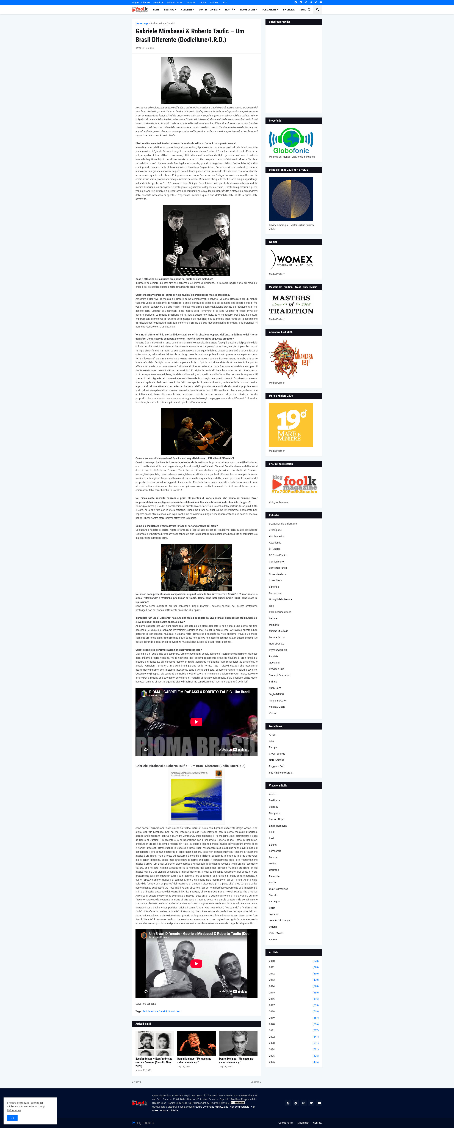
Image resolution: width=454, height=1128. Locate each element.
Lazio (272, 838)
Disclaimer (303, 1122)
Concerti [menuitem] (186, 9)
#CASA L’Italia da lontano (283, 523)
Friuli (271, 832)
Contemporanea (278, 567)
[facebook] (296, 2)
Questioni (274, 662)
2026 (294, 1062)
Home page (141, 23)
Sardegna (274, 901)
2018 (294, 1011)
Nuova (137, 1081)
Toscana (273, 914)
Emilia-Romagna (278, 825)
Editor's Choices (174, 2)
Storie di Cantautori (279, 675)
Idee (271, 605)
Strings (273, 681)
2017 (294, 1005)
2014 (294, 986)
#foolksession (276, 536)
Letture (273, 618)
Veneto (273, 939)
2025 (294, 1055)
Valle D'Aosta (276, 933)
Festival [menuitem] (169, 9)
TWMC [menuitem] (303, 9)
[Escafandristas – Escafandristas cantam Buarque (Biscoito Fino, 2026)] (154, 1043)
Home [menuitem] (156, 9)
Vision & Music (277, 706)
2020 (294, 1024)
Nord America (276, 759)
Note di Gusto (276, 643)
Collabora (190, 2)
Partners (214, 2)
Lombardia (275, 851)
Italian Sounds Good (280, 612)
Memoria (274, 624)
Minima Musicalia (278, 631)
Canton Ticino (276, 819)
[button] (309, 9)
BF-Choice (274, 548)
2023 (294, 1043)
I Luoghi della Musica (280, 599)
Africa (272, 734)
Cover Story (275, 580)
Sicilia (272, 907)
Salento (273, 895)
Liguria (273, 844)
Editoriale (274, 586)
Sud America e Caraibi (163, 23)
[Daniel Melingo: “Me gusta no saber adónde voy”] (196, 1043)
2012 (294, 973)
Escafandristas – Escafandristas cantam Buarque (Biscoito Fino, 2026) (153, 1062)
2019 (294, 1017)
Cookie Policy (285, 1122)
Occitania (274, 869)
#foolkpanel (275, 530)
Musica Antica (277, 637)
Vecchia (255, 1081)
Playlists (273, 656)
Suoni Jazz (174, 1011)
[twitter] (315, 2)
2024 (294, 1049)
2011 (294, 967)
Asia (271, 741)
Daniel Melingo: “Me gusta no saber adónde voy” (194, 1060)
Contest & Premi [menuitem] (208, 9)
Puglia (272, 882)
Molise (272, 863)
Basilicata (274, 800)
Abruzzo (273, 794)
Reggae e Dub (276, 669)
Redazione (158, 2)
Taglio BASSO (276, 694)
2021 (294, 1030)
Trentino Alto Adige (279, 920)
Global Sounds (277, 753)
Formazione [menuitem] (269, 9)
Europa (273, 747)
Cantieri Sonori (277, 561)
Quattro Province (278, 888)
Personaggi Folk (278, 650)
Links (224, 2)
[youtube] (321, 2)
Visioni (272, 713)
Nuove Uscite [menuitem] (247, 9)
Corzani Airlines (277, 574)
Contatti (202, 2)
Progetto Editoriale (141, 2)
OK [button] (12, 1117)
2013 (294, 979)
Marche (273, 857)
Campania (274, 813)
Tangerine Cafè (277, 700)
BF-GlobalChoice (278, 555)
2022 (294, 1036)
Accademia (275, 542)
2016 (294, 998)
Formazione (275, 593)
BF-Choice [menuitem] (289, 9)
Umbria (273, 926)
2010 (294, 961)
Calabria (273, 806)
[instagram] (306, 2)
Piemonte (274, 876)
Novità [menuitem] (229, 9)
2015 (294, 992)
